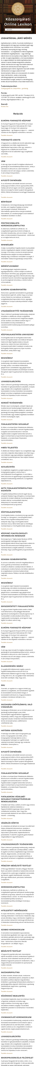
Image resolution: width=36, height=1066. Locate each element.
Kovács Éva (4, 106)
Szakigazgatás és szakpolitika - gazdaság (14, 88)
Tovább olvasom (6, 135)
